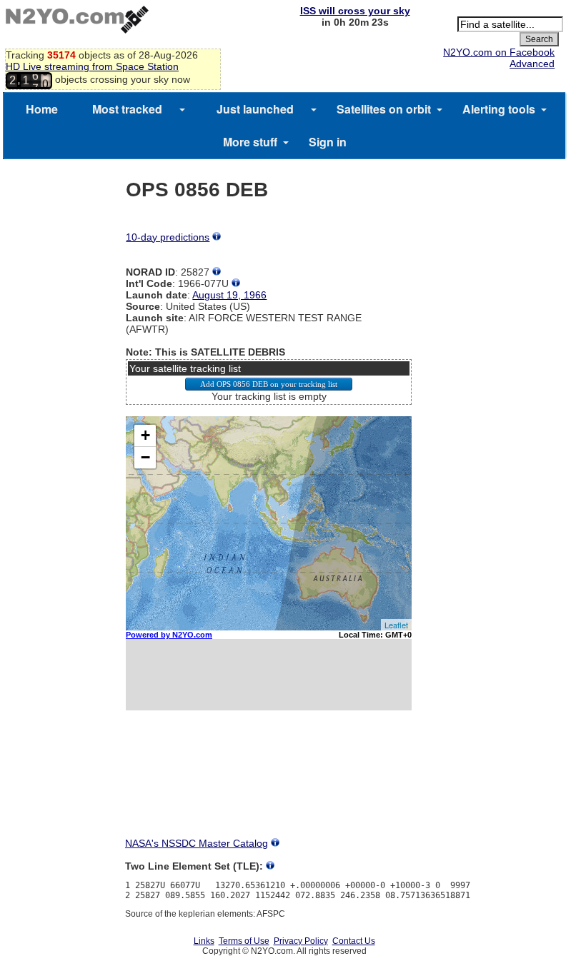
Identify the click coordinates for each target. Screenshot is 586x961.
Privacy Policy (301, 941)
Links (204, 941)
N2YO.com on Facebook (499, 52)
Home (42, 109)
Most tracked (127, 109)
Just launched (255, 109)
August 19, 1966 (229, 295)
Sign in (328, 142)
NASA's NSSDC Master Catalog (196, 843)
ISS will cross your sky (355, 10)
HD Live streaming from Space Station (92, 66)
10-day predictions (167, 237)
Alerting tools (498, 109)
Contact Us (353, 941)
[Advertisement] (268, 786)
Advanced (532, 63)
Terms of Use (244, 941)
